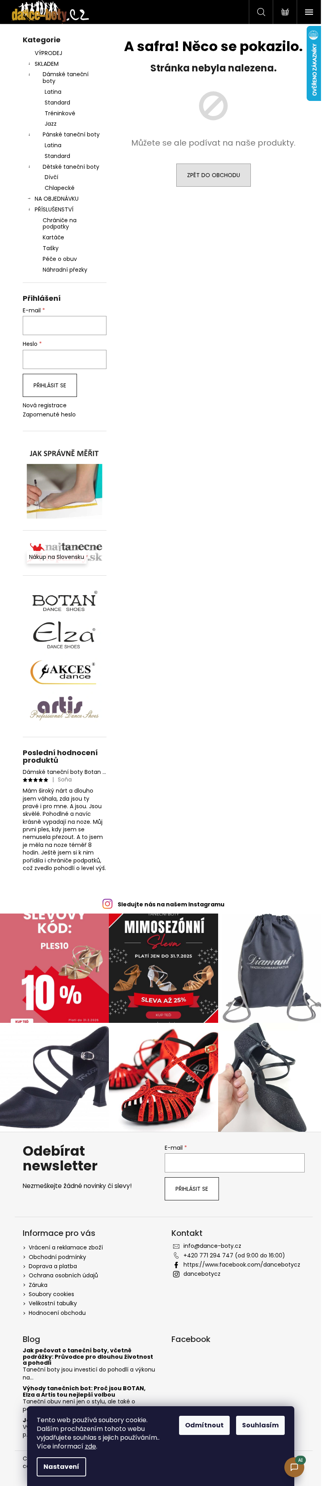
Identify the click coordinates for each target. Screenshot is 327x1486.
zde (90, 1446)
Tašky (51, 248)
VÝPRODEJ (48, 53)
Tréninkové (60, 113)
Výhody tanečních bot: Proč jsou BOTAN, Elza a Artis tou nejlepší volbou (84, 1391)
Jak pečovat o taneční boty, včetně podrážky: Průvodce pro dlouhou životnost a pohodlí (88, 1357)
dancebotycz (202, 1274)
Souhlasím (260, 1425)
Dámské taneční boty (66, 77)
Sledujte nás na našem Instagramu (171, 904)
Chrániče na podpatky (60, 223)
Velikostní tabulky (53, 1303)
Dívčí (51, 177)
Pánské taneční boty (71, 134)
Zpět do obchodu (213, 175)
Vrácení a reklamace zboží (66, 1247)
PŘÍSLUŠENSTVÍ (54, 209)
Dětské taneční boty (71, 167)
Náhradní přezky (65, 270)
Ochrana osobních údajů (63, 1275)
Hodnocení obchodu (57, 1313)
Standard (57, 103)
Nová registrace (45, 405)
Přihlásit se (49, 385)
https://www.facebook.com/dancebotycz (241, 1265)
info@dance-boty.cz (212, 1246)
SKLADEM (47, 64)
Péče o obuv (60, 259)
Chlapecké (60, 188)
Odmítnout (204, 1425)
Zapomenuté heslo (49, 414)
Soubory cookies (51, 1294)
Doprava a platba (53, 1266)
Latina (53, 92)
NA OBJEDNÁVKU (57, 199)
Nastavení (61, 1466)
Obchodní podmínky (57, 1257)
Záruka (38, 1285)
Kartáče (53, 237)
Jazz (51, 124)
